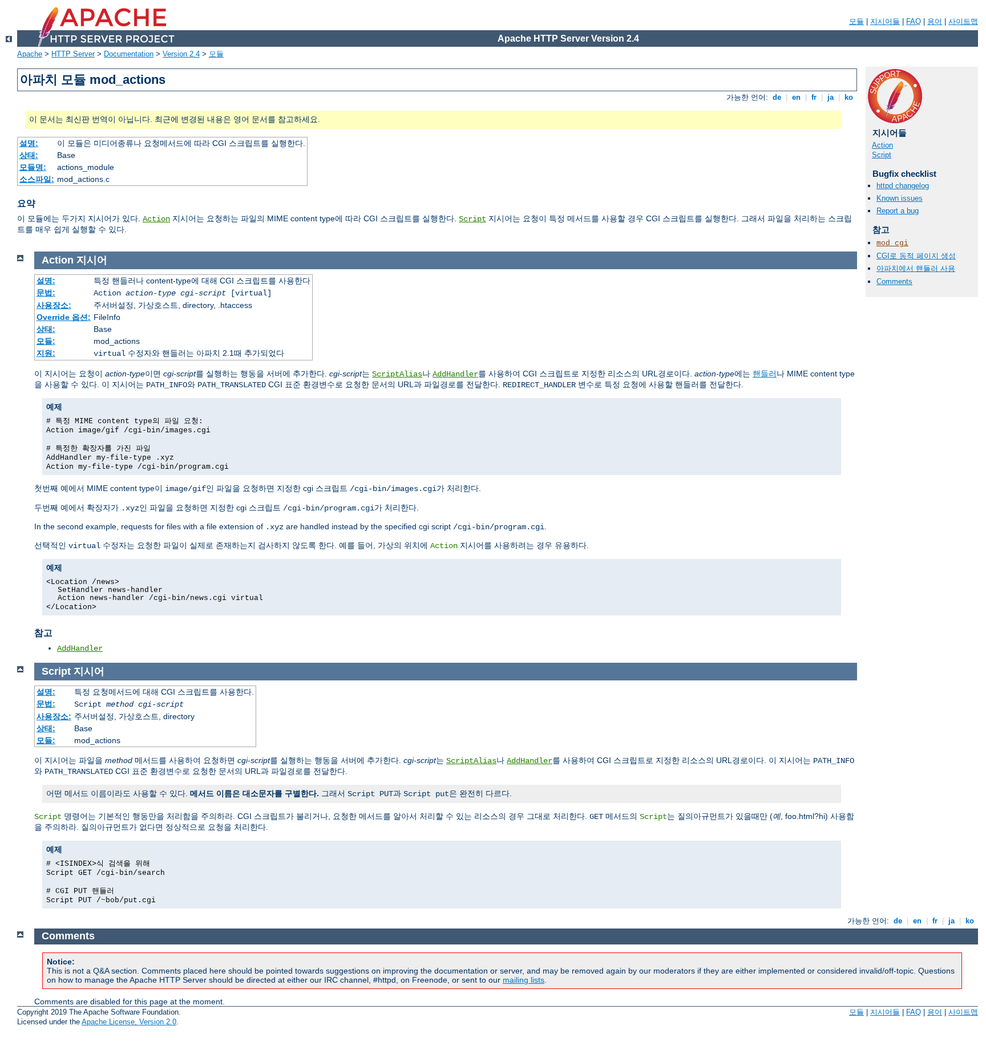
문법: (46, 292)
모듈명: (32, 167)
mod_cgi (892, 243)
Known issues (899, 198)
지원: (46, 353)
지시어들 (885, 21)
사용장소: (54, 305)
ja (830, 97)
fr (814, 97)
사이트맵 (963, 21)
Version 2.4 (181, 54)
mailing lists (523, 979)
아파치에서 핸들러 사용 (915, 268)
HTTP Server (73, 54)
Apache (29, 54)
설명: (28, 143)
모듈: (46, 341)
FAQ (913, 21)
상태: (28, 155)
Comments (894, 281)
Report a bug (897, 210)
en (796, 97)
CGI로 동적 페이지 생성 (916, 256)
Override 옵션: (64, 317)
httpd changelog (902, 185)
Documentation (128, 54)
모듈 (856, 21)
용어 (934, 21)
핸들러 (765, 373)
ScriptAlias (397, 374)
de (776, 97)
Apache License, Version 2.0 (129, 1021)
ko (848, 97)
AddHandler (455, 374)
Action (156, 219)
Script (472, 219)
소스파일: (36, 179)
